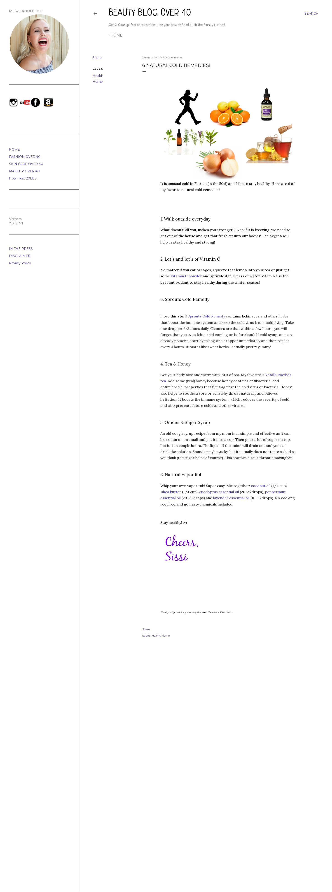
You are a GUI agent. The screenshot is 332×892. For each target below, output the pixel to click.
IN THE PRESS (21, 249)
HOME (14, 149)
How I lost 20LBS (23, 178)
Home (116, 35)
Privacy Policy (20, 263)
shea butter (171, 492)
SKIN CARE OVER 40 (26, 164)
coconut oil (260, 485)
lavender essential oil (231, 498)
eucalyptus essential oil (219, 492)
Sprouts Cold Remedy (206, 316)
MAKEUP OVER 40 (24, 171)
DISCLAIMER (19, 256)
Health (98, 76)
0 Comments (173, 57)
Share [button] (97, 58)
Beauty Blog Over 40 (150, 13)
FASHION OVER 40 (24, 157)
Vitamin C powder (186, 276)
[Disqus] (228, 706)
